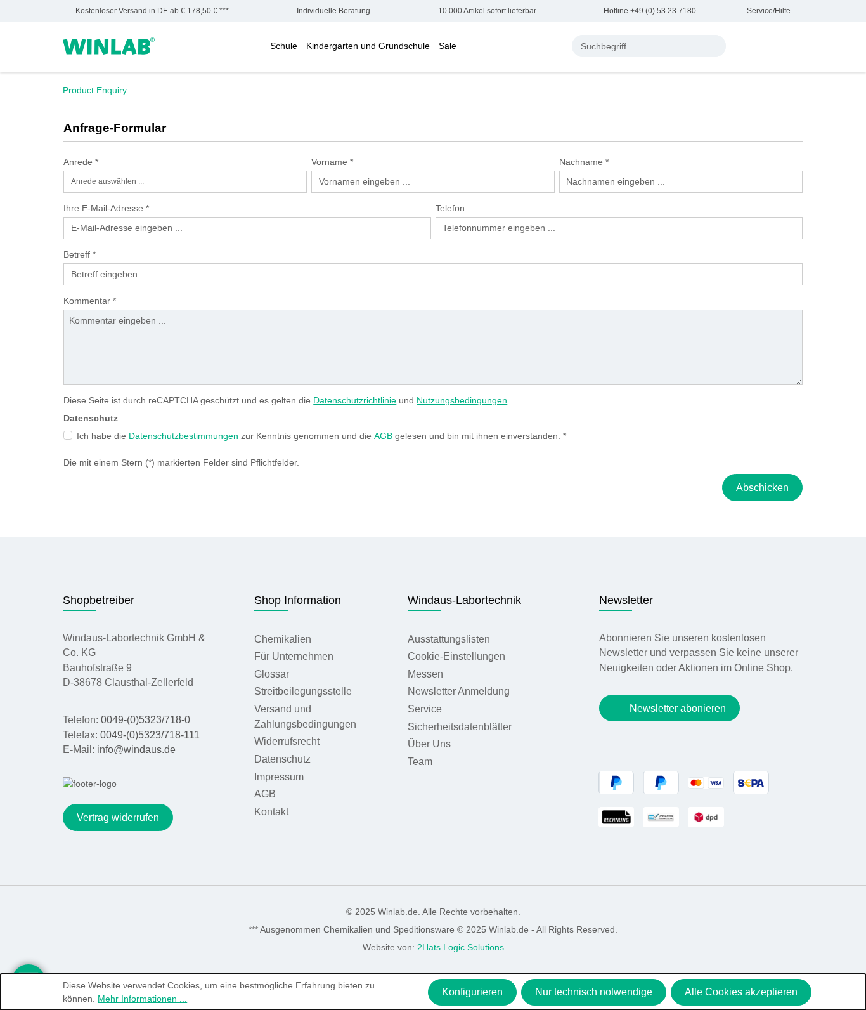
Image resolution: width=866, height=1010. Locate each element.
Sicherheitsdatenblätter (460, 726)
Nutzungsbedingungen (462, 400)
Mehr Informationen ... (142, 999)
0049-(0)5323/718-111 (150, 735)
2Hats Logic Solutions (460, 947)
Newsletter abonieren (678, 708)
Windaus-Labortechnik (464, 600)
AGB (383, 436)
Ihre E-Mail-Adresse (106, 208)
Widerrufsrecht (287, 741)
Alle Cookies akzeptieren (741, 992)
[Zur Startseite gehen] (109, 45)
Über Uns (429, 743)
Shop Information (297, 600)
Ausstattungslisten (449, 639)
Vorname (332, 162)
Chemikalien (282, 639)
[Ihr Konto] (745, 45)
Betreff (79, 254)
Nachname (584, 162)
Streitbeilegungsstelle (303, 691)
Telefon (450, 208)
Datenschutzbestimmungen (183, 436)
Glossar (271, 674)
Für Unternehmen (293, 656)
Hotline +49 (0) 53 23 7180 (650, 11)
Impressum (279, 776)
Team (420, 761)
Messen (425, 674)
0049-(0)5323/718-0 (145, 719)
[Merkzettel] (772, 45)
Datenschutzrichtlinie (354, 400)
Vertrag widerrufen (118, 817)
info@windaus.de (136, 749)
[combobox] (638, 46)
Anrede (80, 162)
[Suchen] (715, 46)
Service (425, 709)
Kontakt (271, 811)
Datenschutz (282, 759)
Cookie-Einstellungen (456, 656)
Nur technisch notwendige (593, 992)
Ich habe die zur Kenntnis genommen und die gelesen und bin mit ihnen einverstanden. (321, 436)
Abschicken (762, 487)
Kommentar (89, 301)
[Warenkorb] (796, 45)
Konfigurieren (472, 992)
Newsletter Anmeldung (459, 691)
